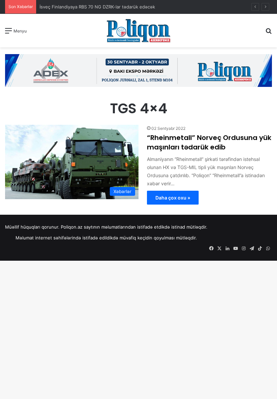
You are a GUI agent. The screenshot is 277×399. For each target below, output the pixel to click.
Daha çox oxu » (172, 198)
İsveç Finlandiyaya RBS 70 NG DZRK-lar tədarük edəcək (97, 6)
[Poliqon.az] (138, 31)
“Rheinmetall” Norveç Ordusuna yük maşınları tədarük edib (209, 142)
